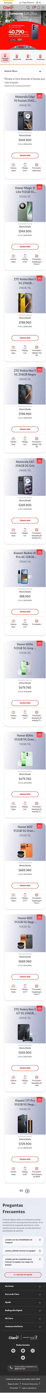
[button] (34, 7)
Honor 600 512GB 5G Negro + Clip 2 (25, 920)
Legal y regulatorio (29, 1388)
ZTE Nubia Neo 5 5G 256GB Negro (25, 372)
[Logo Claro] (8, 7)
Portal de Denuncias (30, 1384)
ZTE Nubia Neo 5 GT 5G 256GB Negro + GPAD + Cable (25, 1011)
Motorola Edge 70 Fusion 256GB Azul (25, 99)
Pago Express (28, 3)
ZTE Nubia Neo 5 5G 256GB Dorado (25, 281)
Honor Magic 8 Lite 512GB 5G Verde (25, 190)
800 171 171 (20, 1369)
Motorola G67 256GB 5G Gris (24, 464)
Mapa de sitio (13, 1384)
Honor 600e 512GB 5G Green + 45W (25, 738)
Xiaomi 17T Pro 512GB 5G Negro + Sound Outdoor (25, 1103)
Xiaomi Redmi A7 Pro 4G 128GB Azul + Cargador (25, 555)
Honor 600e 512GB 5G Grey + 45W (25, 646)
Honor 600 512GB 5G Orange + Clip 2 (25, 829)
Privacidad (14, 1388)
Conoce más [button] (25, 155)
